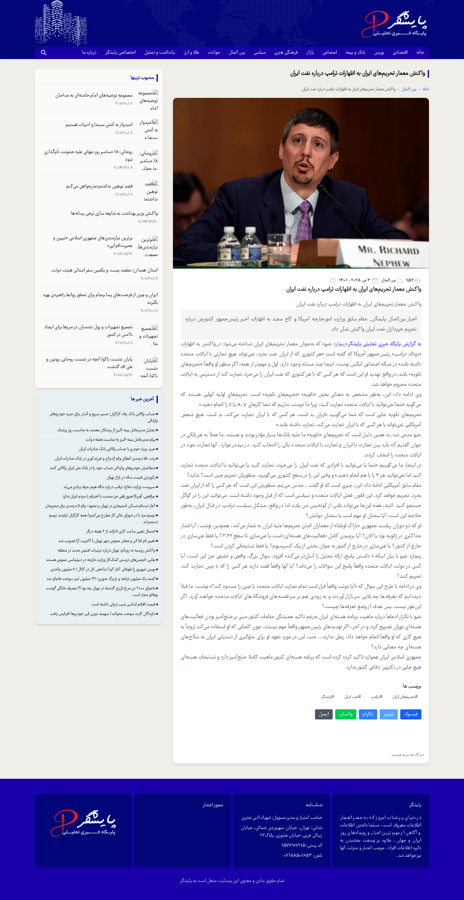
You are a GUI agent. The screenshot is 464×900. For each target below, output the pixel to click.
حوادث (214, 52)
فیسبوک (411, 714)
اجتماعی (330, 52)
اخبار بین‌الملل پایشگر (394, 319)
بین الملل (237, 52)
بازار (310, 52)
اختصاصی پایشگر (120, 52)
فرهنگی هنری (286, 52)
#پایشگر (327, 697)
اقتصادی (400, 52)
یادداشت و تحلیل (159, 52)
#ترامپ (376, 697)
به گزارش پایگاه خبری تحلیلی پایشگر (384, 344)
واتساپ (346, 714)
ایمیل (324, 714)
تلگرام (368, 714)
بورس (379, 52)
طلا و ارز (191, 52)
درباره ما (89, 52)
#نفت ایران (352, 697)
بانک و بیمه (356, 52)
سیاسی (260, 52)
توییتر (389, 714)
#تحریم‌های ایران (405, 697)
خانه (420, 52)
